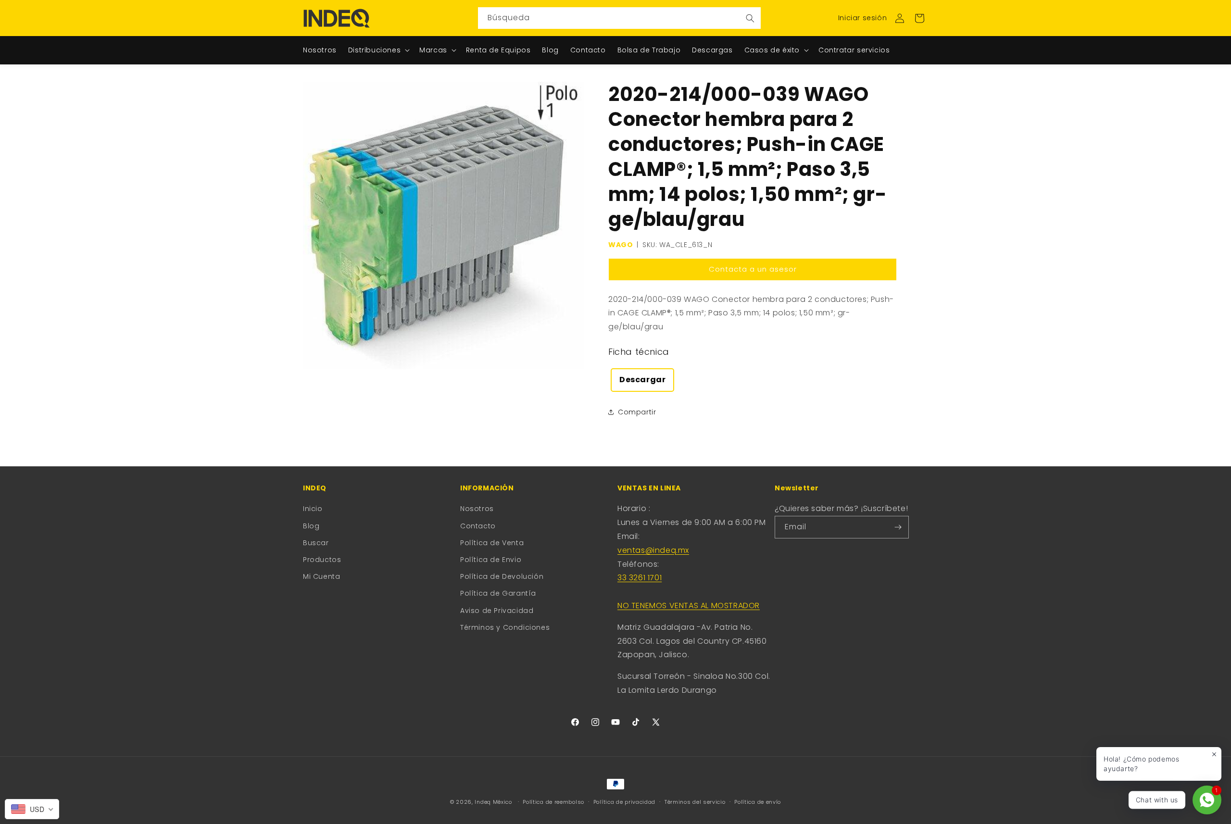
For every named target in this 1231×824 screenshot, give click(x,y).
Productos (322, 559)
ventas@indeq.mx (653, 550)
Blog (311, 526)
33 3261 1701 (639, 577)
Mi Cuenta (321, 576)
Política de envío (757, 802)
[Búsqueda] (750, 18)
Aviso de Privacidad (496, 610)
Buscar (316, 543)
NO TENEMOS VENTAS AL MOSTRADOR (688, 605)
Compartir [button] (637, 412)
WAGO (620, 245)
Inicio (313, 508)
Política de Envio (490, 559)
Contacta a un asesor (753, 269)
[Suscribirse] (897, 527)
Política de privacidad (624, 802)
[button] (919, 18)
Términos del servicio (695, 802)
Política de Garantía (498, 593)
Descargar (642, 379)
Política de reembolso (553, 802)
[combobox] (619, 18)
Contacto (478, 526)
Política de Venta (492, 543)
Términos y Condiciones (505, 627)
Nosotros (477, 508)
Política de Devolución (501, 576)
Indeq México (494, 802)
